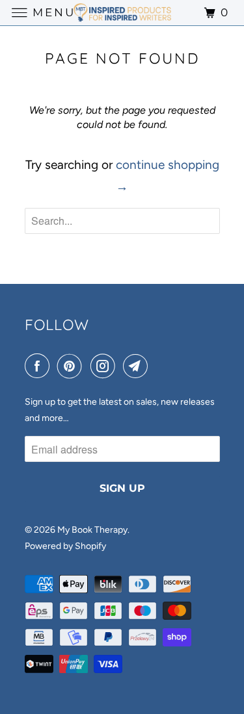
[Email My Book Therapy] (138, 366)
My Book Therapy (92, 529)
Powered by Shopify (65, 546)
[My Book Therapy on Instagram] (105, 366)
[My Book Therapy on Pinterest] (72, 366)
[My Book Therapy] (122, 12)
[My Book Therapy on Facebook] (40, 366)
